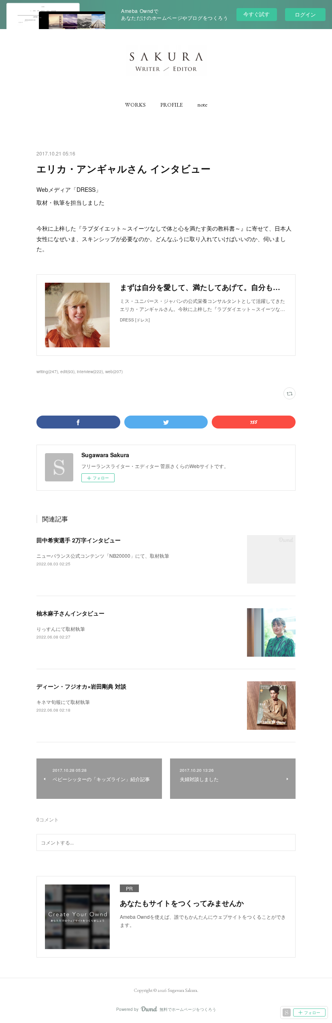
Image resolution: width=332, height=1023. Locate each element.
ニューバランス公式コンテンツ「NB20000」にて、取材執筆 (102, 555)
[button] (135, 104)
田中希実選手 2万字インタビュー (78, 540)
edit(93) (67, 371)
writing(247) (47, 371)
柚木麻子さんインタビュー (70, 613)
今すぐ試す (256, 14)
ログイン (305, 14)
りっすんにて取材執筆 (60, 628)
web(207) (114, 371)
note (202, 104)
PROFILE (171, 104)
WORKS (135, 104)
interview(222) (90, 371)
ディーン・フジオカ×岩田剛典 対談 (81, 686)
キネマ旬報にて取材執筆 (63, 701)
